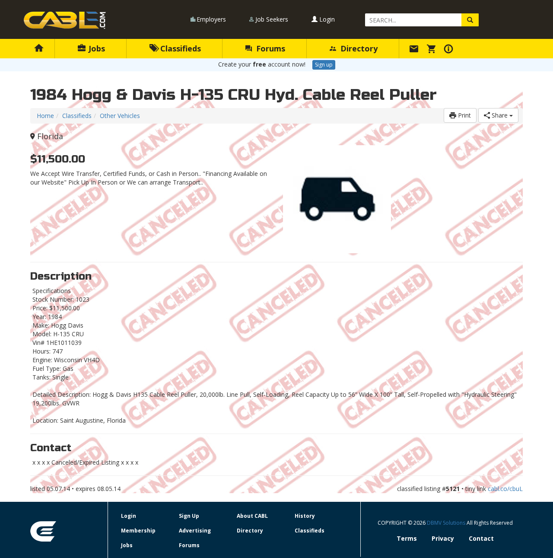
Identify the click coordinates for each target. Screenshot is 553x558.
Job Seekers (271, 19)
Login (326, 19)
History (305, 516)
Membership (138, 530)
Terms (407, 538)
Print (463, 115)
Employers (211, 19)
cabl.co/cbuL (505, 489)
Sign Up (189, 516)
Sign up (324, 64)
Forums (269, 48)
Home (45, 116)
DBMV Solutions (447, 522)
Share (499, 115)
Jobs (95, 48)
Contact (481, 538)
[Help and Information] (449, 48)
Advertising (195, 530)
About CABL (252, 516)
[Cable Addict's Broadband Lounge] (65, 20)
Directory (358, 48)
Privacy (443, 538)
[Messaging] (415, 48)
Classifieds (179, 48)
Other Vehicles (120, 116)
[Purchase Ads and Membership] (432, 48)
